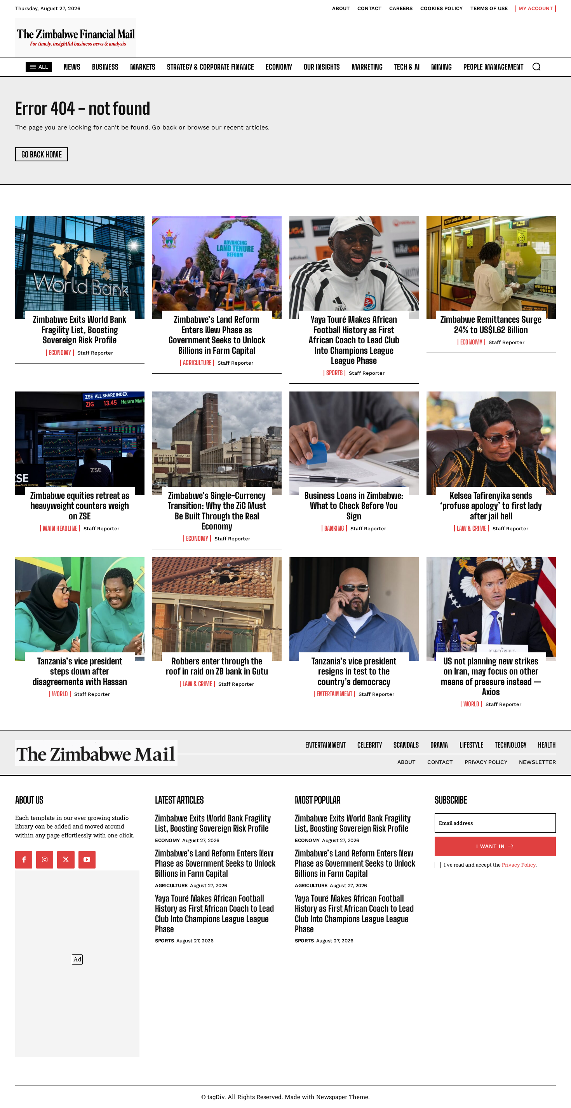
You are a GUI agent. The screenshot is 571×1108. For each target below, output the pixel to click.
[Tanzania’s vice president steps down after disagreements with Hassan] (79, 609)
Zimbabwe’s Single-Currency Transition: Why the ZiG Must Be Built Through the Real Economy (217, 510)
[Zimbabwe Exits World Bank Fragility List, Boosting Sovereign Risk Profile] (79, 267)
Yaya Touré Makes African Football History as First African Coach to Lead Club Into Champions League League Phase (354, 340)
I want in (490, 846)
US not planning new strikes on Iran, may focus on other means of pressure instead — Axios (491, 676)
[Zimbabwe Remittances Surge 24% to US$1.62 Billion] (491, 267)
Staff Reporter (95, 353)
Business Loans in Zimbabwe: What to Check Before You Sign (354, 505)
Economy (60, 353)
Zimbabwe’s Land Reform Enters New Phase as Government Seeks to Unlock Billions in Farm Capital (217, 334)
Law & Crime (471, 528)
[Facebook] (23, 859)
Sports (334, 373)
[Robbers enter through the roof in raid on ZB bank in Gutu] (217, 609)
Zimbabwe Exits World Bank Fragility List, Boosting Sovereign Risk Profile (79, 329)
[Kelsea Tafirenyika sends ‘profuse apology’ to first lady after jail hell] (491, 443)
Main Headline (60, 528)
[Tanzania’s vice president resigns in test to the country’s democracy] (354, 609)
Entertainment (334, 694)
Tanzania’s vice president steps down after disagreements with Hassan (80, 671)
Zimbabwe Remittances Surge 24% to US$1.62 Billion (490, 324)
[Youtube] (87, 859)
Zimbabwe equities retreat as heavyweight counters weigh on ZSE (79, 505)
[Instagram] (44, 859)
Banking (334, 528)
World (60, 694)
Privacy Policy (519, 864)
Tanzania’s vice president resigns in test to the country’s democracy (354, 671)
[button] (536, 66)
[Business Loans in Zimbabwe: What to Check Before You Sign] (354, 443)
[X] (65, 859)
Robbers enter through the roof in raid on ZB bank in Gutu (217, 666)
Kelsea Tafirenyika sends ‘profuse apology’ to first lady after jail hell (491, 505)
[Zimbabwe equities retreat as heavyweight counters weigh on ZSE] (79, 443)
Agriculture (197, 363)
